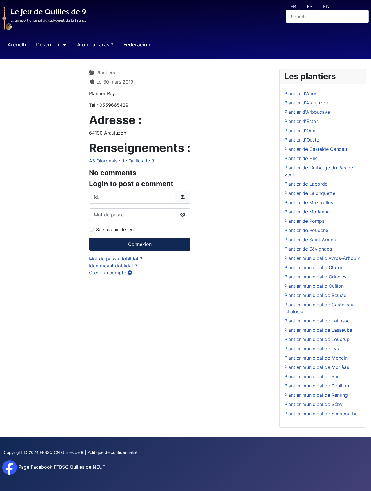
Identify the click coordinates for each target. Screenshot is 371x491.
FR (293, 6)
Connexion (140, 244)
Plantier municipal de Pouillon (316, 386)
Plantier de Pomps (304, 221)
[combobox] (327, 16)
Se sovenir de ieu (115, 229)
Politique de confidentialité (112, 452)
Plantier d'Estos (301, 121)
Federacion (136, 44)
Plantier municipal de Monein (316, 358)
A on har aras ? (95, 44)
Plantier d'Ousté (301, 140)
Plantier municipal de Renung (316, 395)
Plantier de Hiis (300, 158)
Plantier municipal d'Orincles (315, 277)
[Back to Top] (360, 480)
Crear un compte (108, 273)
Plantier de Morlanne (307, 212)
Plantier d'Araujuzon (306, 103)
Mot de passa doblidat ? (115, 259)
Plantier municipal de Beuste (315, 295)
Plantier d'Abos (300, 93)
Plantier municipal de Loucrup (317, 339)
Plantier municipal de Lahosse (317, 321)
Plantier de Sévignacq (308, 249)
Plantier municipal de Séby (313, 404)
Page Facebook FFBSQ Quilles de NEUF (61, 467)
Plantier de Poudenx (306, 230)
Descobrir (48, 44)
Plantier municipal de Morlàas (316, 367)
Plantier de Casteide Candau (315, 149)
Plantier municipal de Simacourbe (321, 413)
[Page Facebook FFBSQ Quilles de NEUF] (9, 467)
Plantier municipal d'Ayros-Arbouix (322, 258)
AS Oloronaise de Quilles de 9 (121, 161)
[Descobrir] (63, 44)
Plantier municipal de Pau (312, 376)
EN (326, 6)
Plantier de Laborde (306, 184)
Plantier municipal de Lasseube (318, 330)
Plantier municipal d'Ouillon (314, 286)
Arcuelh (17, 44)
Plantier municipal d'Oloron (313, 267)
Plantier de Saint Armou (310, 239)
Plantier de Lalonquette (309, 193)
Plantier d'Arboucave (307, 112)
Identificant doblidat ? (113, 266)
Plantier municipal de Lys (311, 349)
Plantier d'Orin (299, 130)
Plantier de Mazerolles (308, 202)
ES (309, 6)
